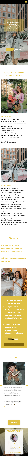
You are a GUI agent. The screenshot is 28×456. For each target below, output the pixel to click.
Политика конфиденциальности (14, 452)
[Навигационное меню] (26, 2)
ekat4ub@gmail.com (14, 448)
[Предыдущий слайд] (1, 385)
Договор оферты (14, 453)
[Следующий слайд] (27, 385)
